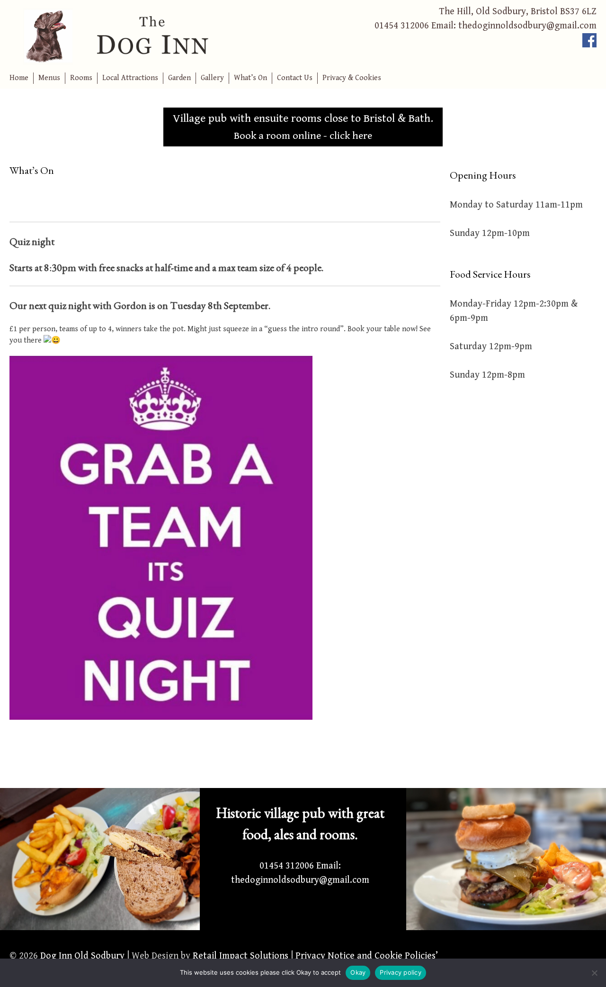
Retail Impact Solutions (240, 956)
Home (18, 77)
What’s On (250, 77)
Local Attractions (130, 77)
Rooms (81, 77)
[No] (594, 973)
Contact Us (294, 77)
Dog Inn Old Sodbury (82, 956)
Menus (49, 77)
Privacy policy (400, 972)
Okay (357, 972)
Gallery (212, 77)
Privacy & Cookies (351, 77)
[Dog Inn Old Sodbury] (156, 35)
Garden (179, 77)
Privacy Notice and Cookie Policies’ (365, 956)
